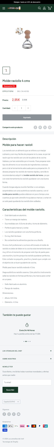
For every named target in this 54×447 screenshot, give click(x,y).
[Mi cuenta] (44, 8)
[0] (49, 8)
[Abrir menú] (4, 8)
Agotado (27, 117)
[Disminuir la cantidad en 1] (14, 108)
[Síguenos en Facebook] (4, 414)
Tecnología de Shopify (10, 442)
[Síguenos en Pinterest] (14, 414)
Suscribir (10, 390)
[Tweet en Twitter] (45, 127)
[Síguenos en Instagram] (9, 414)
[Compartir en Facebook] (35, 127)
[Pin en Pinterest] (40, 127)
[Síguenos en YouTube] (18, 414)
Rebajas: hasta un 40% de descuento (27, 2)
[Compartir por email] (49, 127)
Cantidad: (7, 108)
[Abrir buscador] (39, 8)
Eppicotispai (8, 91)
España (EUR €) (9, 402)
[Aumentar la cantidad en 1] (28, 108)
